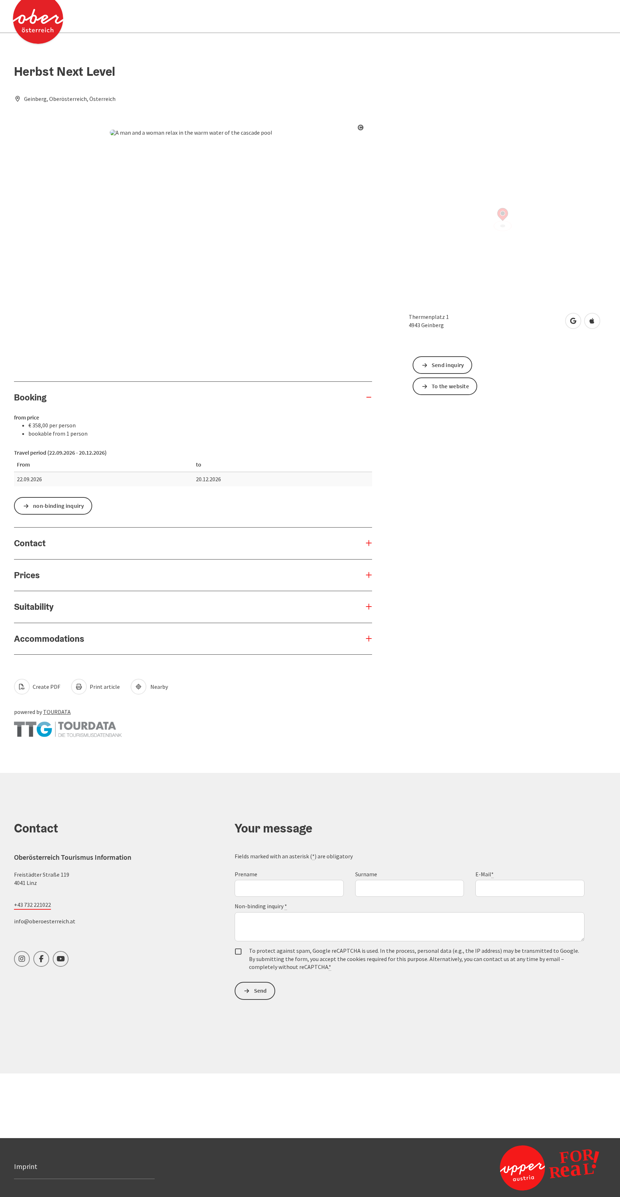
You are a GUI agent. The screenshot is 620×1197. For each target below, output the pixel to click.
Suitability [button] (33, 606)
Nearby (158, 686)
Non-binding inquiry (261, 906)
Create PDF (46, 686)
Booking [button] (30, 397)
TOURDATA (57, 711)
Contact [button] (30, 543)
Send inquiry (448, 364)
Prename (246, 874)
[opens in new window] (532, 1167)
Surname (366, 874)
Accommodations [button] (49, 638)
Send (260, 990)
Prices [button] (27, 575)
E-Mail (484, 874)
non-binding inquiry (58, 505)
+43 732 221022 (32, 904)
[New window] (68, 725)
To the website (450, 386)
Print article (104, 686)
